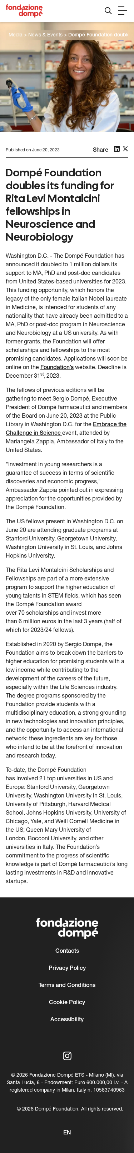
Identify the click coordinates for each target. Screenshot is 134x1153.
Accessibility (67, 1020)
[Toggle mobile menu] (122, 10)
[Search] (108, 10)
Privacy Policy (67, 968)
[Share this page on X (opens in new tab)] (125, 149)
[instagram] (67, 1056)
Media (16, 35)
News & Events (45, 35)
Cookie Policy (67, 1003)
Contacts (67, 951)
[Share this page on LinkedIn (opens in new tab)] (117, 149)
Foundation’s (57, 368)
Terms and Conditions (67, 985)
